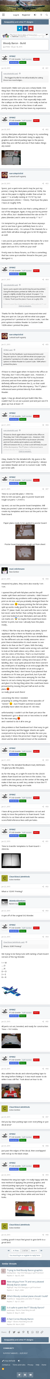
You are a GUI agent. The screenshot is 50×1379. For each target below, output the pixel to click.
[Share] (43, 68)
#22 (47, 129)
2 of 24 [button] (25, 1250)
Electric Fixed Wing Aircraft (25, 1310)
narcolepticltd (16, 173)
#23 (47, 183)
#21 (47, 68)
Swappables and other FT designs (28, 1299)
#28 (47, 579)
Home (44, 1365)
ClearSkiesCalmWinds (19, 876)
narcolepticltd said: (10, 73)
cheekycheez (11, 1273)
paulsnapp (11, 1310)
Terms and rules (19, 1365)
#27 (47, 489)
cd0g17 (9, 1322)
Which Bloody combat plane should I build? (27, 1296)
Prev (17, 1250)
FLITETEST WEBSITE (10, 1353)
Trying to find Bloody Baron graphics (25, 1270)
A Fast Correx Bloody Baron (20, 1319)
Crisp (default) (9, 1361)
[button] (3, 15)
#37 (47, 1117)
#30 (47, 807)
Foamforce (11, 1299)
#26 (47, 425)
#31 (47, 841)
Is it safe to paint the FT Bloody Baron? (25, 1307)
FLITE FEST (24, 1353)
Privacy (30, 1365)
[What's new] (41, 15)
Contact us (6, 1365)
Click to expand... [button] (25, 306)
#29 (47, 760)
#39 (47, 1175)
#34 (47, 937)
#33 (47, 911)
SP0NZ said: (8, 350)
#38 (47, 1146)
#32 (47, 887)
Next (33, 1250)
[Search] (46, 15)
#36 (47, 1069)
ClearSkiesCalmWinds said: (14, 942)
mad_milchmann (16, 569)
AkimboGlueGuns (17, 900)
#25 (47, 344)
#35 (47, 1021)
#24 (47, 279)
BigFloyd (10, 1287)
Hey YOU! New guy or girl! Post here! (30, 1273)
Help (37, 1365)
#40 (47, 1235)
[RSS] (3, 1369)
